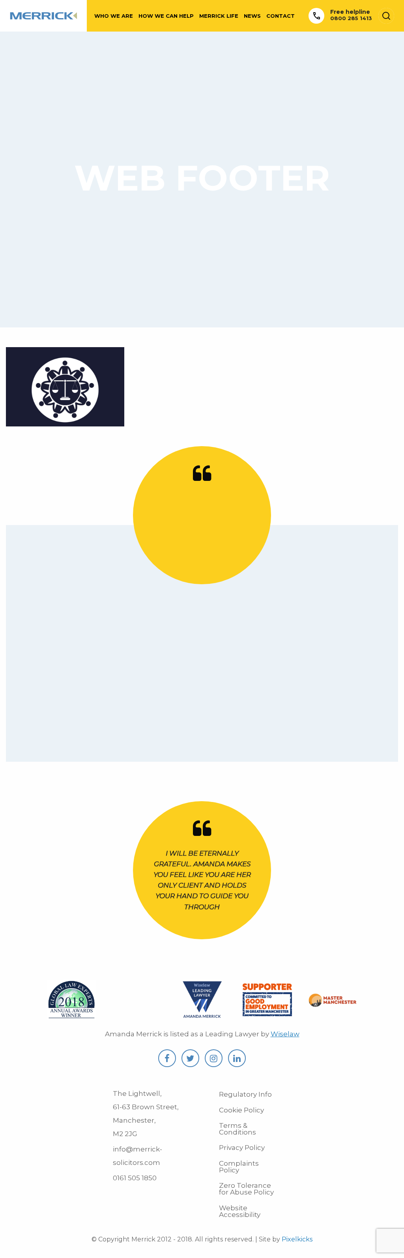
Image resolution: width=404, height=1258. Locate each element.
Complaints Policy (239, 1166)
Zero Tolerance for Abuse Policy (246, 1188)
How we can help (166, 16)
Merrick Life (218, 16)
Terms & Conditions (237, 1129)
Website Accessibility (239, 1211)
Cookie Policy (241, 1110)
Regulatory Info (245, 1094)
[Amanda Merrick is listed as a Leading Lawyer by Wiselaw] (202, 1015)
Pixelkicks (297, 1239)
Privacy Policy (242, 1147)
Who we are (113, 16)
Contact (280, 16)
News (252, 16)
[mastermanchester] (332, 1002)
